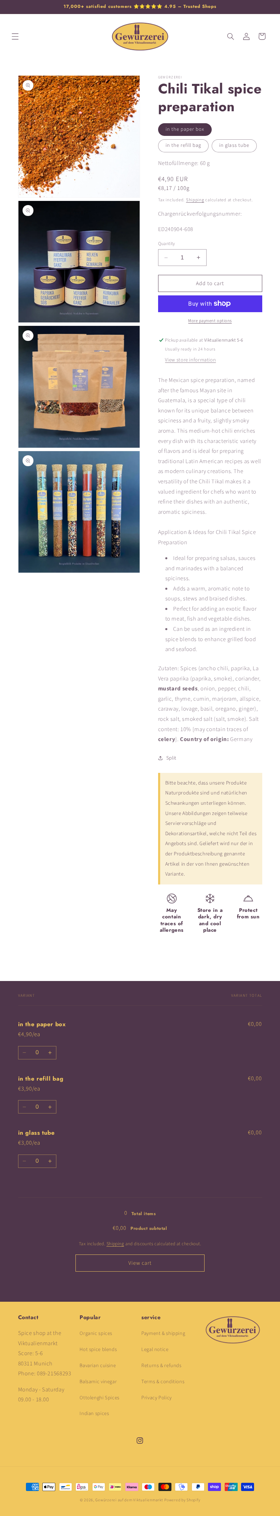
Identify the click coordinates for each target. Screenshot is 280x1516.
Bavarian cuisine (98, 1365)
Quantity (166, 243)
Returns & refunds (161, 1365)
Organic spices (96, 1333)
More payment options (210, 321)
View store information (190, 360)
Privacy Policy (156, 1397)
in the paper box (185, 129)
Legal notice (155, 1349)
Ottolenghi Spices (100, 1397)
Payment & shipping (163, 1333)
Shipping (195, 200)
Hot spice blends (98, 1349)
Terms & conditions (162, 1381)
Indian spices (94, 1413)
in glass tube (234, 145)
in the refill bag (183, 145)
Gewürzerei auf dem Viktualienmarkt (129, 1500)
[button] (15, 36)
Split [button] (171, 758)
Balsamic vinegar (98, 1381)
